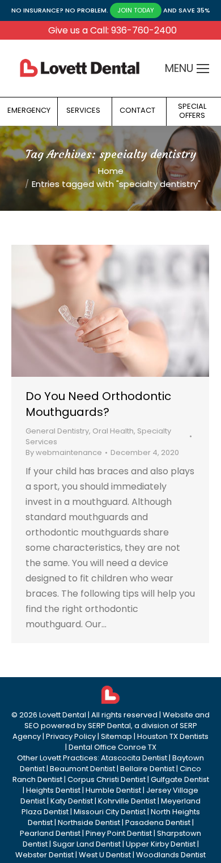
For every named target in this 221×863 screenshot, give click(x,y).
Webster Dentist (44, 854)
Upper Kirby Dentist (161, 844)
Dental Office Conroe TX (112, 747)
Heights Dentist (53, 790)
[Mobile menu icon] (203, 68)
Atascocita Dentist (134, 758)
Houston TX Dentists (173, 736)
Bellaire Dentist (147, 768)
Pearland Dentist (50, 833)
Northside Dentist (89, 822)
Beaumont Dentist (82, 768)
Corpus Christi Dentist (106, 779)
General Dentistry (57, 431)
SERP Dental (109, 725)
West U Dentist (105, 854)
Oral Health (113, 431)
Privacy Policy (71, 736)
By (64, 452)
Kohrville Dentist (127, 801)
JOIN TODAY (135, 10)
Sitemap (116, 736)
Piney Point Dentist (119, 833)
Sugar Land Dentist (87, 844)
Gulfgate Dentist (180, 779)
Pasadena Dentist (157, 822)
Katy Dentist (71, 801)
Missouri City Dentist (110, 811)
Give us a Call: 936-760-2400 (112, 30)
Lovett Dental (62, 714)
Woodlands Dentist (171, 854)
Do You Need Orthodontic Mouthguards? (98, 404)
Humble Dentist (113, 790)
